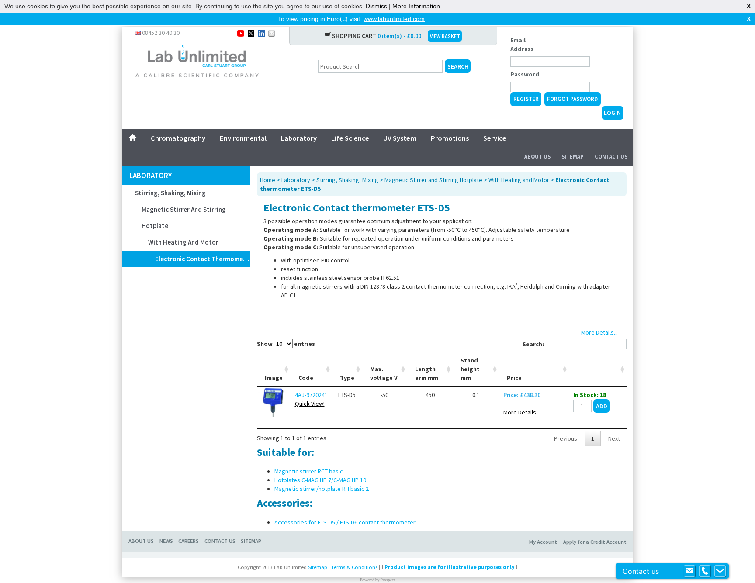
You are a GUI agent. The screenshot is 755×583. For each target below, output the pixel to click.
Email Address (522, 44)
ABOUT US (141, 541)
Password (524, 74)
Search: (533, 344)
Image (274, 378)
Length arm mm (426, 373)
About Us (537, 156)
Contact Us (611, 156)
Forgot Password (572, 99)
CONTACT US (220, 541)
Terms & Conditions (354, 567)
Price (514, 378)
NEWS (166, 541)
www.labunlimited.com (394, 18)
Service (494, 138)
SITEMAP (251, 541)
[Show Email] (689, 571)
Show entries (286, 344)
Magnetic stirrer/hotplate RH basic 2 (321, 489)
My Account (543, 541)
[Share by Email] (271, 33)
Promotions (450, 138)
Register (526, 99)
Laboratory (299, 138)
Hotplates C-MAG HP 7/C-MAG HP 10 (320, 480)
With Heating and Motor (183, 242)
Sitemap (572, 156)
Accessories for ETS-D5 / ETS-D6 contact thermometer (345, 522)
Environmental (243, 138)
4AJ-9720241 (311, 395)
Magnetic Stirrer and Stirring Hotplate (184, 217)
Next (614, 438)
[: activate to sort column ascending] (598, 369)
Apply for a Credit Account (595, 541)
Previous (565, 438)
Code (305, 378)
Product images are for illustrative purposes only (449, 567)
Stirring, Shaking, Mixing (170, 193)
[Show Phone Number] (704, 571)
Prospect (388, 580)
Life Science (350, 138)
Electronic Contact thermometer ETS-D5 (202, 259)
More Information (416, 6)
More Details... (521, 412)
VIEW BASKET (445, 36)
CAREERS (188, 541)
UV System (399, 138)
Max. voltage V (384, 373)
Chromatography (178, 138)
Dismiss (376, 6)
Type (347, 378)
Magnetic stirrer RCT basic (308, 471)
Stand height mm (470, 369)
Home (267, 180)
